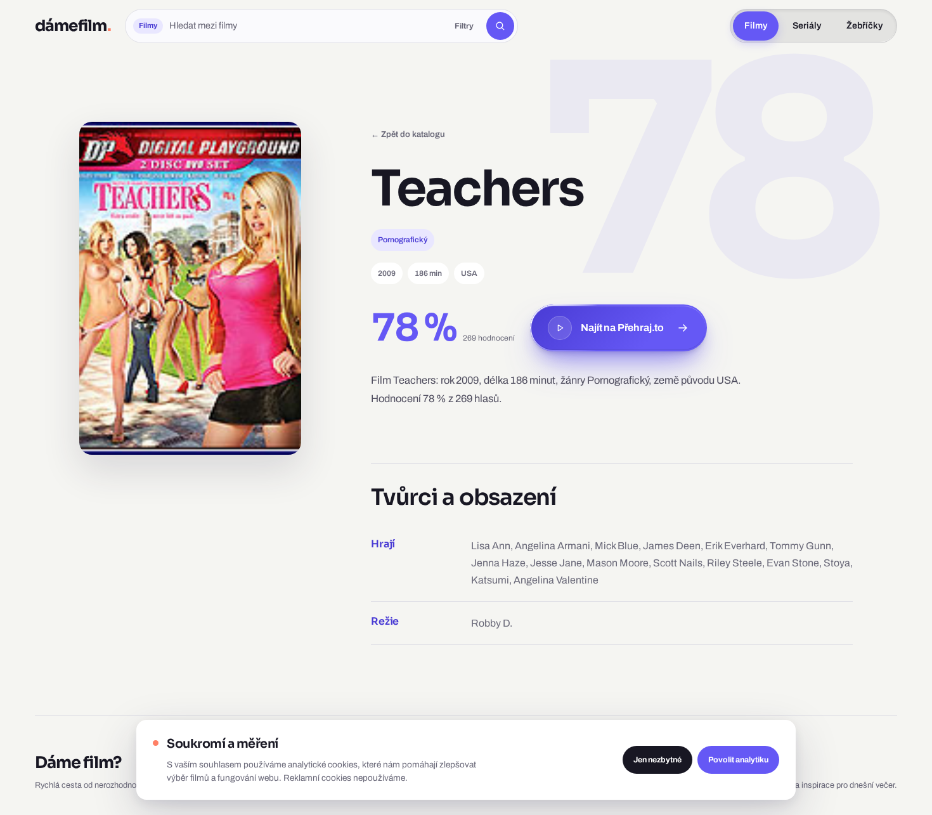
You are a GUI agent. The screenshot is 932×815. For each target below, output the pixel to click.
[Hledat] (500, 26)
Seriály (807, 25)
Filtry (464, 26)
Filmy (755, 25)
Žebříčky (864, 25)
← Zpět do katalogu (408, 134)
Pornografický (402, 239)
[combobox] (305, 26)
